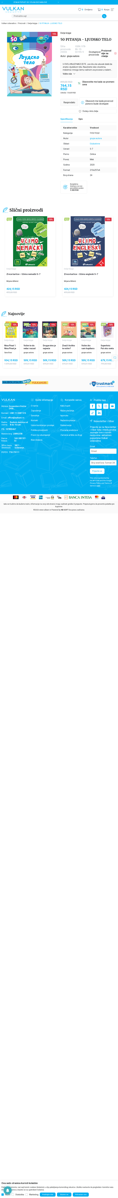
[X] (99, 406)
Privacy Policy (95, 483)
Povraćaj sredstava (69, 430)
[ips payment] (59, 497)
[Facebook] (92, 406)
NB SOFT (64, 510)
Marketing (33, 1195)
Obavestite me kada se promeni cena (98, 83)
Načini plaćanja (67, 411)
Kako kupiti (65, 406)
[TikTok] (92, 412)
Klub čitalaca (36, 440)
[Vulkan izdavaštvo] (13, 9)
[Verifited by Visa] (103, 497)
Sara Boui (8, 353)
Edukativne (95, 144)
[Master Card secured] (97, 497)
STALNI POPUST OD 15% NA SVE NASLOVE (30, 2)
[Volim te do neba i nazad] (30, 329)
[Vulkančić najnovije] (9, 219)
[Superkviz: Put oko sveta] (107, 329)
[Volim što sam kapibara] (88, 329)
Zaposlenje (36, 411)
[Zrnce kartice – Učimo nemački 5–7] (30, 241)
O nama (34, 406)
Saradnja (35, 415)
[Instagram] (105, 406)
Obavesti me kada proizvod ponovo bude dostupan (99, 102)
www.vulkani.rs (45, 510)
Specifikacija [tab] (66, 119)
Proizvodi (21, 23)
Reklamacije (66, 425)
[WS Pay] (49, 497)
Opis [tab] (80, 119)
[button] (103, 9)
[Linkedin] (99, 412)
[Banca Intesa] (78, 497)
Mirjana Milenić (12, 281)
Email (92, 446)
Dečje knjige (32, 23)
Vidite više (67, 74)
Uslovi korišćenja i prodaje (42, 425)
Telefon (93, 458)
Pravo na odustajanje (40, 435)
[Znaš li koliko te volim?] (69, 329)
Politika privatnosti (39, 430)
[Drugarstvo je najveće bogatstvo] (49, 329)
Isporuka (64, 415)
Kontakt (34, 420)
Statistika (19, 1195)
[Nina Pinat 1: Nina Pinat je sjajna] (11, 329)
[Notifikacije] (8, 1190)
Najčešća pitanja (67, 420)
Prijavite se (97, 471)
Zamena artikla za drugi (71, 435)
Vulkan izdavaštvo (8, 23)
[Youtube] (112, 406)
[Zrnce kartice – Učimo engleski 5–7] (88, 241)
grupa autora (73, 56)
